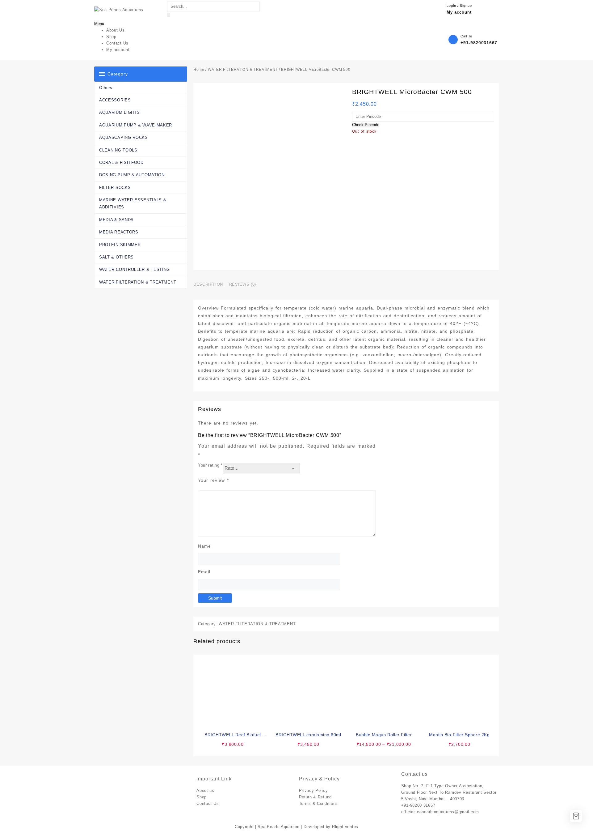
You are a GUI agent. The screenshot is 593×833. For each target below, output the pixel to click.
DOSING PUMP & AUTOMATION (132, 175)
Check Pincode (365, 125)
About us (205, 790)
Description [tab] (208, 284)
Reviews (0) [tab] (242, 284)
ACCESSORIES (115, 100)
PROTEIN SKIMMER (120, 244)
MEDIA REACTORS (118, 232)
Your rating (210, 465)
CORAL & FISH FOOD (121, 162)
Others (105, 87)
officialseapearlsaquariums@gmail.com (440, 812)
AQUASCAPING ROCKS (123, 137)
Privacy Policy (313, 790)
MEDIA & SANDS (116, 219)
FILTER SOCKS (115, 187)
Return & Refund (315, 797)
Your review (213, 480)
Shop (201, 797)
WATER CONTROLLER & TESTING (134, 269)
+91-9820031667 (479, 42)
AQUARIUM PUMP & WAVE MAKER (135, 125)
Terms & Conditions (318, 803)
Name (204, 546)
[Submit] (168, 15)
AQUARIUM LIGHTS (119, 112)
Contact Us (207, 803)
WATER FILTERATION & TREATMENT (137, 282)
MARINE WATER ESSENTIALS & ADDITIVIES (132, 203)
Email (204, 571)
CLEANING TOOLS (118, 150)
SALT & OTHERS (116, 257)
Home (198, 69)
